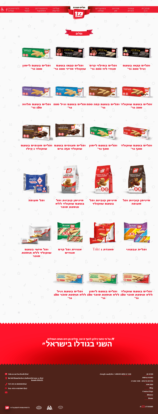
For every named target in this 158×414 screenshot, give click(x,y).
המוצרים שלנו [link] (100, 9)
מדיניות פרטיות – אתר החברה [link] (142, 381)
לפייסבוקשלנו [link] (13, 9)
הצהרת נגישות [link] (147, 377)
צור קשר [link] (26, 9)
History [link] (150, 395)
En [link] (145, 11)
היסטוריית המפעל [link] (41, 9)
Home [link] (150, 398)
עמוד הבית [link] (131, 9)
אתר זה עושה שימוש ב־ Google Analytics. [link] (115, 374)
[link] (79, 12)
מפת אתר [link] (149, 384)
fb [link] (7, 9)
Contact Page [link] (147, 391)
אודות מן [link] (115, 9)
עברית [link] (145, 8)
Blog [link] (151, 388)
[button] (2, 9)
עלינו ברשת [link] (55, 9)
